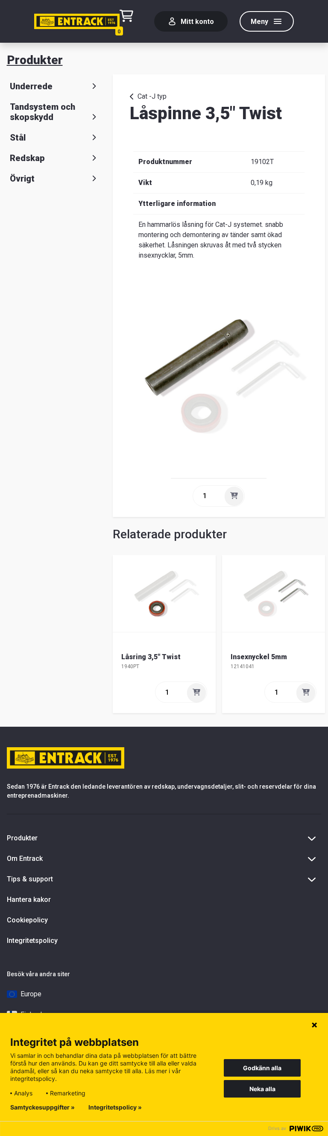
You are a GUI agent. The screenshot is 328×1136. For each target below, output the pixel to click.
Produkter (35, 60)
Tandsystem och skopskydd (42, 112)
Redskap (27, 158)
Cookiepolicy (27, 920)
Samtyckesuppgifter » (42, 1107)
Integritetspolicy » (115, 1107)
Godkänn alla (262, 1067)
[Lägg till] (234, 496)
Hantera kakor (29, 899)
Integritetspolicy (32, 940)
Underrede (31, 86)
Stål (18, 137)
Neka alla (262, 1088)
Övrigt (22, 178)
